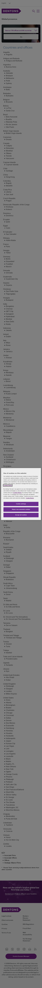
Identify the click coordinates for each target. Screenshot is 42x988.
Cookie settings (21, 504)
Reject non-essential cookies (21, 509)
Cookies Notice (7, 485)
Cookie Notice (30, 498)
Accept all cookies (21, 515)
